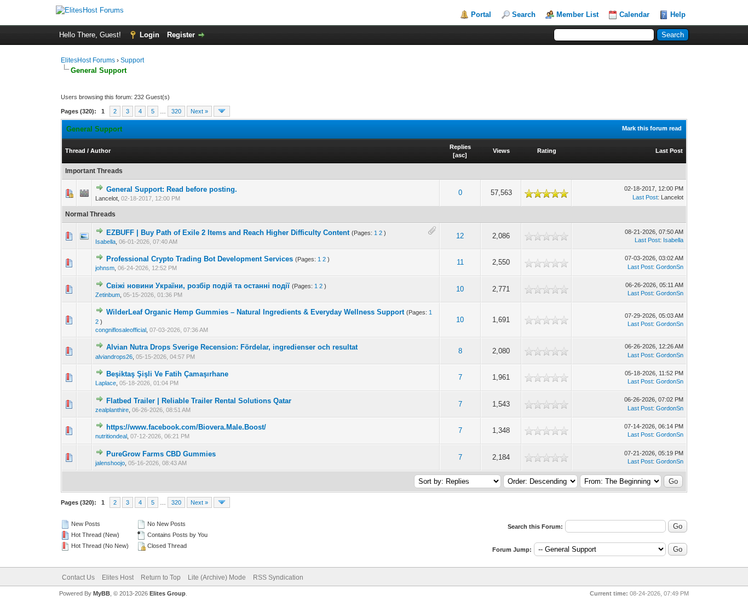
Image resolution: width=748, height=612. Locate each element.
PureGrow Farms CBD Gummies (161, 454)
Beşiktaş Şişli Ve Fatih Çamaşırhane (167, 374)
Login (149, 35)
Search (524, 14)
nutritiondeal (111, 436)
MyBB (101, 593)
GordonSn (669, 267)
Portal (481, 14)
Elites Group (167, 593)
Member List (577, 14)
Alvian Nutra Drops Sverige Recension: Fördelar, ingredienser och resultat (232, 347)
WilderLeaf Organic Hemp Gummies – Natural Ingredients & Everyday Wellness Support (255, 312)
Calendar (634, 14)
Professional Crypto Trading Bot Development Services (199, 259)
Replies (460, 147)
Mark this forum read (652, 128)
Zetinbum (107, 294)
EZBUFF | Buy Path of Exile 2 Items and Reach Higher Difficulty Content (227, 232)
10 (460, 289)
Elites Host (118, 577)
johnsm (104, 268)
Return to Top (161, 577)
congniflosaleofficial (120, 330)
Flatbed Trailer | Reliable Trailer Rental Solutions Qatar (198, 401)
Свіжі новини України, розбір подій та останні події (198, 286)
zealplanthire (112, 410)
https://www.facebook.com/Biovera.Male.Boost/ (186, 427)
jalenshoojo (110, 463)
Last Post (669, 150)
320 (176, 111)
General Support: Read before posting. (171, 189)
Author (100, 150)
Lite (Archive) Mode (217, 577)
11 (460, 262)
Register (181, 35)
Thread (75, 150)
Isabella (105, 241)
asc (460, 155)
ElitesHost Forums (88, 60)
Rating (546, 150)
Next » (199, 111)
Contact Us (78, 577)
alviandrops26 (114, 356)
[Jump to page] (222, 111)
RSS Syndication (278, 577)
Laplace (105, 383)
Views (501, 150)
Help (678, 14)
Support (132, 60)
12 (460, 236)
